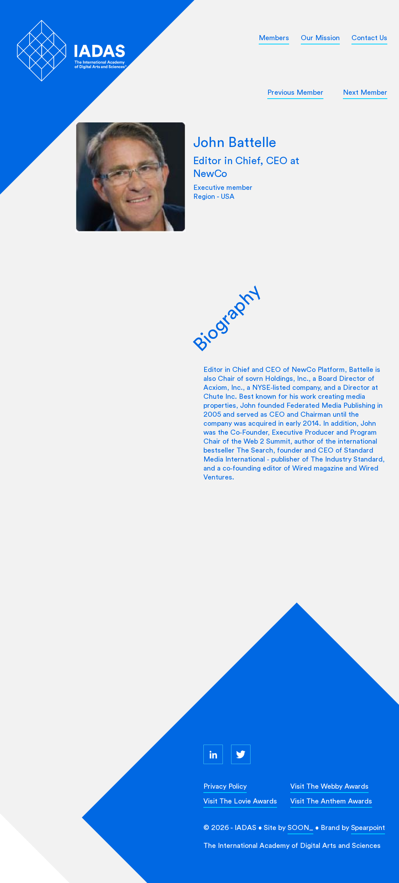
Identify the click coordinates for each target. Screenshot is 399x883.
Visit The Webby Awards (329, 786)
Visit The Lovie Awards (240, 800)
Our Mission (320, 37)
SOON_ (300, 827)
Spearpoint (368, 827)
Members (274, 37)
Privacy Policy (225, 786)
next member (365, 92)
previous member (295, 92)
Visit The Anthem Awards (331, 800)
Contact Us (369, 37)
